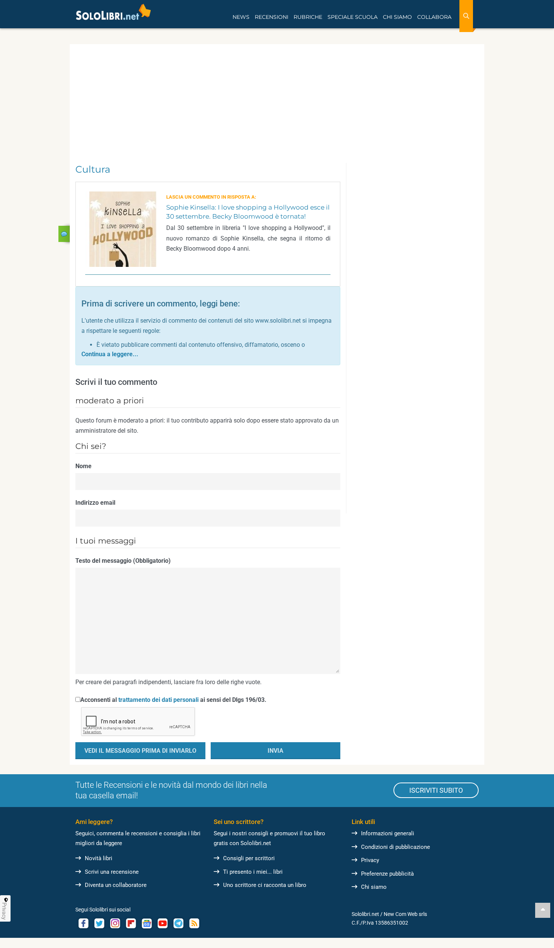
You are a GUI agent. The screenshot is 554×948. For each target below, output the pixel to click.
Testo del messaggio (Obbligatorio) (123, 560)
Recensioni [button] (271, 17)
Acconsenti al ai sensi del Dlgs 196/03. (173, 699)
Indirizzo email (95, 502)
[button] (109, 354)
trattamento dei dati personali (158, 699)
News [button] (241, 17)
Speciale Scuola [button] (353, 17)
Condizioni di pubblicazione (395, 847)
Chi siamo (374, 887)
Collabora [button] (434, 17)
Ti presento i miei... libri (253, 871)
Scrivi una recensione (112, 871)
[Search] (466, 16)
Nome (83, 466)
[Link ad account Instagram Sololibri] (115, 923)
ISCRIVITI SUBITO (436, 790)
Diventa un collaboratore (116, 885)
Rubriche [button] (308, 17)
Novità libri (98, 858)
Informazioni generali (387, 833)
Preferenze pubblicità (387, 873)
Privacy (370, 860)
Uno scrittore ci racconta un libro (264, 885)
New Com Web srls (405, 914)
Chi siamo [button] (397, 17)
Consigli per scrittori (249, 858)
